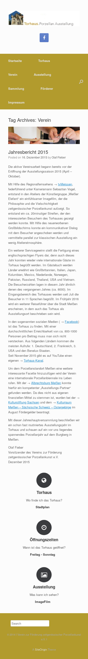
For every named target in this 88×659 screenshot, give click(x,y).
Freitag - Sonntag (43, 554)
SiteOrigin (41, 649)
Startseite (15, 60)
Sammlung (16, 88)
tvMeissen (65, 184)
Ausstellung (42, 74)
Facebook (71, 321)
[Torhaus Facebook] (44, 37)
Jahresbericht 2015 (28, 151)
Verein (12, 74)
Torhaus (44, 60)
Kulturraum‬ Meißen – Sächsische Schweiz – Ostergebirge (40, 404)
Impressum (16, 102)
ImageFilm (43, 601)
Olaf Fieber (59, 157)
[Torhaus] (44, 18)
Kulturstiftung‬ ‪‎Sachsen (23, 402)
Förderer (47, 88)
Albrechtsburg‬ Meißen (46, 383)
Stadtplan (43, 507)
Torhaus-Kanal (33, 360)
